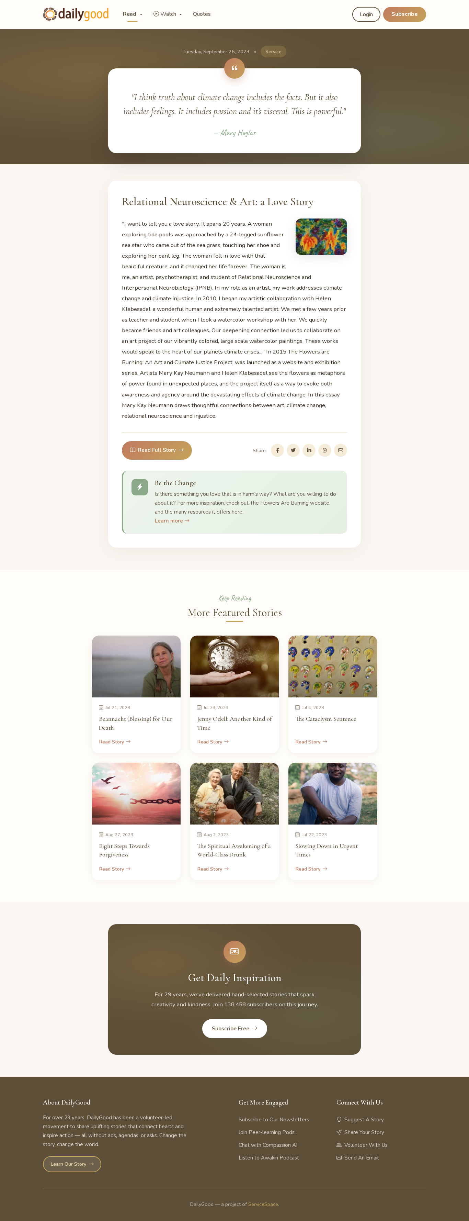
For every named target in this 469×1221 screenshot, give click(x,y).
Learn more (169, 520)
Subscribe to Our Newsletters (274, 1119)
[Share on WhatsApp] (324, 450)
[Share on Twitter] (293, 450)
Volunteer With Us (366, 1145)
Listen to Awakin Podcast (269, 1157)
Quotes (202, 14)
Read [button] (130, 14)
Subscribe (404, 14)
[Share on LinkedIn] (309, 450)
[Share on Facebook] (277, 450)
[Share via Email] (340, 450)
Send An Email (361, 1157)
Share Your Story (364, 1132)
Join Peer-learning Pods (267, 1132)
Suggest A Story (364, 1119)
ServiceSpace (263, 1204)
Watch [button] (169, 14)
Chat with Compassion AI (268, 1145)
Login (366, 14)
